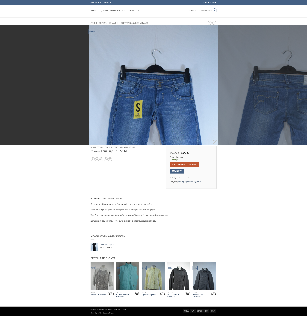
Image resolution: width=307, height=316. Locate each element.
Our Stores (115, 11)
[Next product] (209, 23)
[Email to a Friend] (101, 159)
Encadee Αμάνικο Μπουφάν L (122, 295)
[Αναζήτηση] (101, 10)
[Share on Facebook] (93, 159)
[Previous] (9, 85)
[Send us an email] (210, 2)
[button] (192, 10)
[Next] (298, 85)
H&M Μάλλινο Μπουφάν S (198, 295)
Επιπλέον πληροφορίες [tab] (112, 198)
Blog (124, 11)
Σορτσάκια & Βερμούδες (134, 23)
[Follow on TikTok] (208, 2)
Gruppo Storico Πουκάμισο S (173, 295)
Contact (131, 11)
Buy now (177, 171)
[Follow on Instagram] (206, 2)
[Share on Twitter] (97, 159)
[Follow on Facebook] (203, 2)
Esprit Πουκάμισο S (149, 295)
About (106, 11)
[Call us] (213, 2)
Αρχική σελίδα (98, 23)
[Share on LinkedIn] (110, 159)
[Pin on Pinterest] (106, 159)
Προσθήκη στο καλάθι (184, 164)
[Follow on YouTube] (215, 2)
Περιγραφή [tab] (95, 198)
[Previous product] (214, 23)
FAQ (138, 11)
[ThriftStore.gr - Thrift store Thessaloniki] (93, 11)
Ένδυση (113, 23)
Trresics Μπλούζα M (98, 295)
